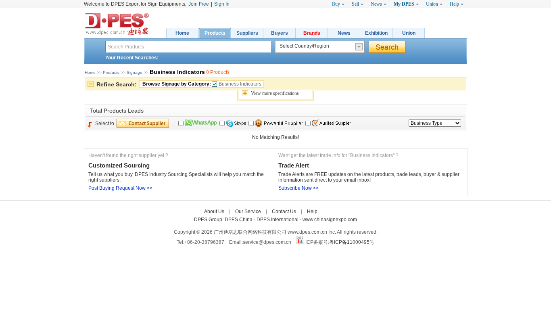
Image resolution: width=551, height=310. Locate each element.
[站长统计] (300, 242)
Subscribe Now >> (298, 188)
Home (182, 33)
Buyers (279, 33)
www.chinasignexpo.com (330, 219)
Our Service (248, 211)
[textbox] (188, 46)
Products (215, 33)
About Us (214, 211)
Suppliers (247, 33)
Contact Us (284, 211)
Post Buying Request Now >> (120, 188)
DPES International (278, 219)
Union (408, 33)
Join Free (198, 4)
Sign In (222, 4)
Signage (134, 72)
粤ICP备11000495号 (351, 242)
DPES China (239, 219)
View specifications (275, 93)
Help (312, 211)
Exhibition (376, 33)
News (344, 33)
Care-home (334, 211)
